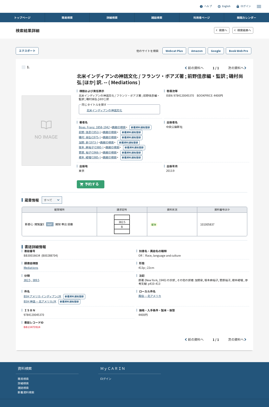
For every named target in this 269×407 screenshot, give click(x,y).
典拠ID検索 (119, 127)
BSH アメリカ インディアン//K (42, 296)
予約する (92, 183)
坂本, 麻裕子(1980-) (91, 147)
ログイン (105, 378)
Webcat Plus (174, 51)
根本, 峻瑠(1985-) (90, 157)
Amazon (197, 51)
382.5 (27, 280)
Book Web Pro (238, 51)
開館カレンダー (246, 17)
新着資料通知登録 (140, 127)
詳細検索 (112, 17)
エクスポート (27, 51)
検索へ (223, 30)
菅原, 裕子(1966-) (90, 152)
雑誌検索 (156, 17)
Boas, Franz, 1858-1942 (94, 127)
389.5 (35, 280)
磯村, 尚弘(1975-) (90, 137)
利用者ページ (201, 17)
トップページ (22, 17)
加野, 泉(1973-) (88, 142)
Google (216, 51)
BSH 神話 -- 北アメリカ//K (40, 301)
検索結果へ (244, 30)
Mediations (31, 268)
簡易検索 (67, 17)
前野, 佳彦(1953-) (90, 132)
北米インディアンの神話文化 (104, 110)
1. (28, 67)
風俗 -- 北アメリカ (149, 296)
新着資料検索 (26, 392)
